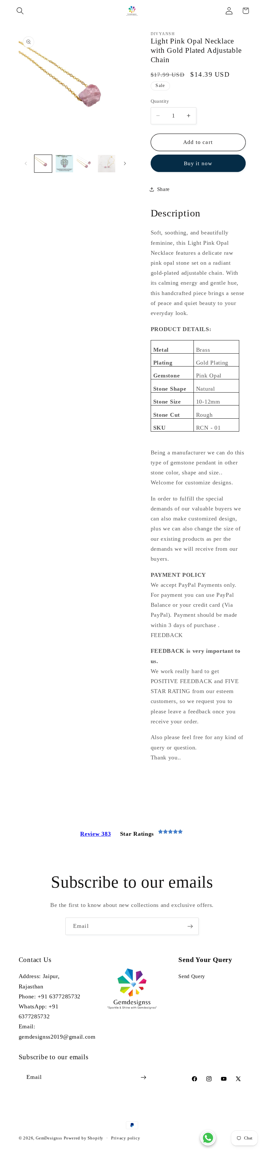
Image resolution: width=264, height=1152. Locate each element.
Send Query (191, 976)
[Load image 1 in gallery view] (43, 163)
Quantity (160, 101)
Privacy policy (125, 1138)
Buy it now (198, 163)
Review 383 (95, 834)
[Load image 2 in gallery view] (64, 163)
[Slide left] (26, 164)
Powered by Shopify (84, 1138)
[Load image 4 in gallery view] (106, 163)
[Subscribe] (190, 926)
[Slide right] (125, 164)
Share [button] (163, 189)
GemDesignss (49, 1138)
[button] (20, 11)
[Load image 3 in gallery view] (85, 163)
